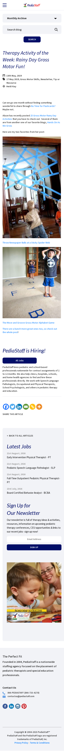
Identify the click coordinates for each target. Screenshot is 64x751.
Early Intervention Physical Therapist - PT (29, 457)
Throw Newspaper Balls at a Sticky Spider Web (26, 242)
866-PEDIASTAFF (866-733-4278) (23, 692)
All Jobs (20, 360)
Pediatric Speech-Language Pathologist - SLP (31, 467)
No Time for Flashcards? (43, 106)
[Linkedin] (19, 407)
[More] (39, 407)
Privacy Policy (21, 742)
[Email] (26, 407)
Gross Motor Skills (29, 79)
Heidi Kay (11, 86)
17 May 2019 (12, 79)
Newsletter (46, 79)
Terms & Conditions (39, 742)
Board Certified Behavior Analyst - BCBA (28, 492)
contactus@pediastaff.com (21, 696)
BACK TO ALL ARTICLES (21, 435)
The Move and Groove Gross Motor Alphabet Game (29, 322)
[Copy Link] (32, 407)
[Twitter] (13, 407)
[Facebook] (6, 407)
